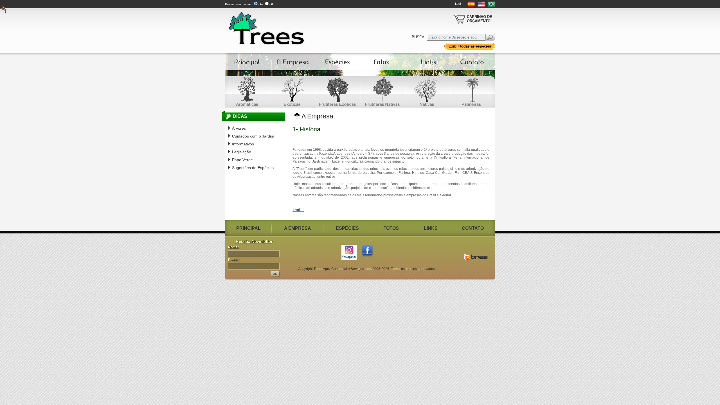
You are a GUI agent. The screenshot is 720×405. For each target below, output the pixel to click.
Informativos (243, 144)
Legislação (241, 152)
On (260, 4)
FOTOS (391, 228)
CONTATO (473, 228)
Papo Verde (242, 160)
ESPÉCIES (347, 228)
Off (271, 4)
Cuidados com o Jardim (253, 136)
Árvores (239, 128)
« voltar (298, 210)
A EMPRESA (297, 228)
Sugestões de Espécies (253, 167)
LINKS (431, 228)
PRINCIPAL (248, 228)
